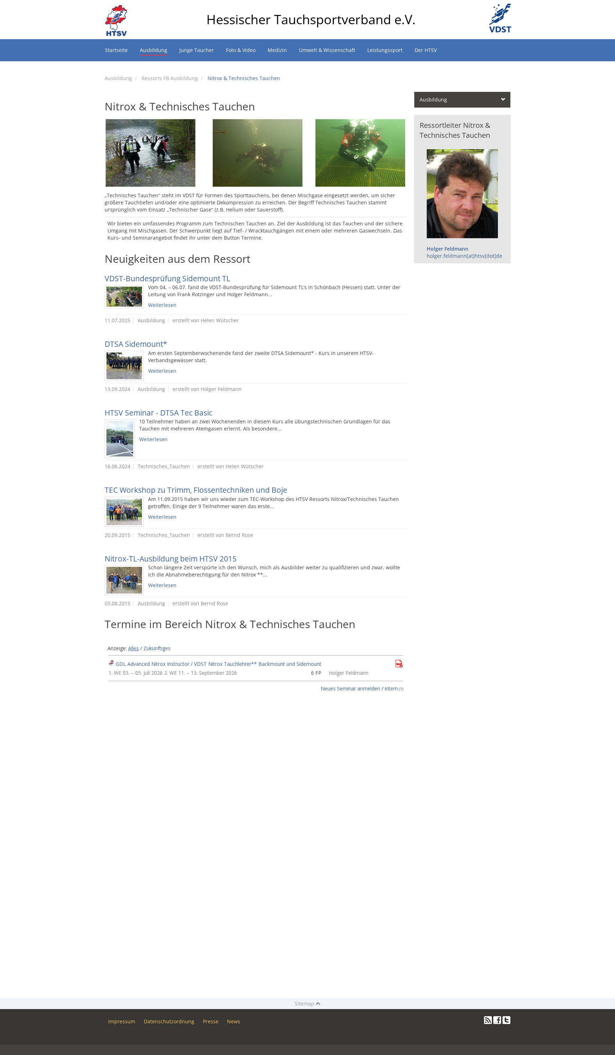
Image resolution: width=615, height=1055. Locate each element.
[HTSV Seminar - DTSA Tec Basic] (120, 438)
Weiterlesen (162, 305)
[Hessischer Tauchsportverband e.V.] (119, 9)
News (233, 1021)
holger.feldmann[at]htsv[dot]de (464, 255)
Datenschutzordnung (169, 1021)
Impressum (121, 1021)
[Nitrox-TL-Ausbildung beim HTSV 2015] (124, 580)
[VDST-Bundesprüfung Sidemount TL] (124, 296)
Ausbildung (118, 78)
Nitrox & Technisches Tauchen (243, 78)
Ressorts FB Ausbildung (170, 78)
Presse (211, 1021)
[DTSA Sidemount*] (124, 366)
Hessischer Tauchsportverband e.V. (310, 19)
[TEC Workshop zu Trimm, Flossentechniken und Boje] (124, 512)
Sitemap (305, 1003)
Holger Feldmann (447, 248)
